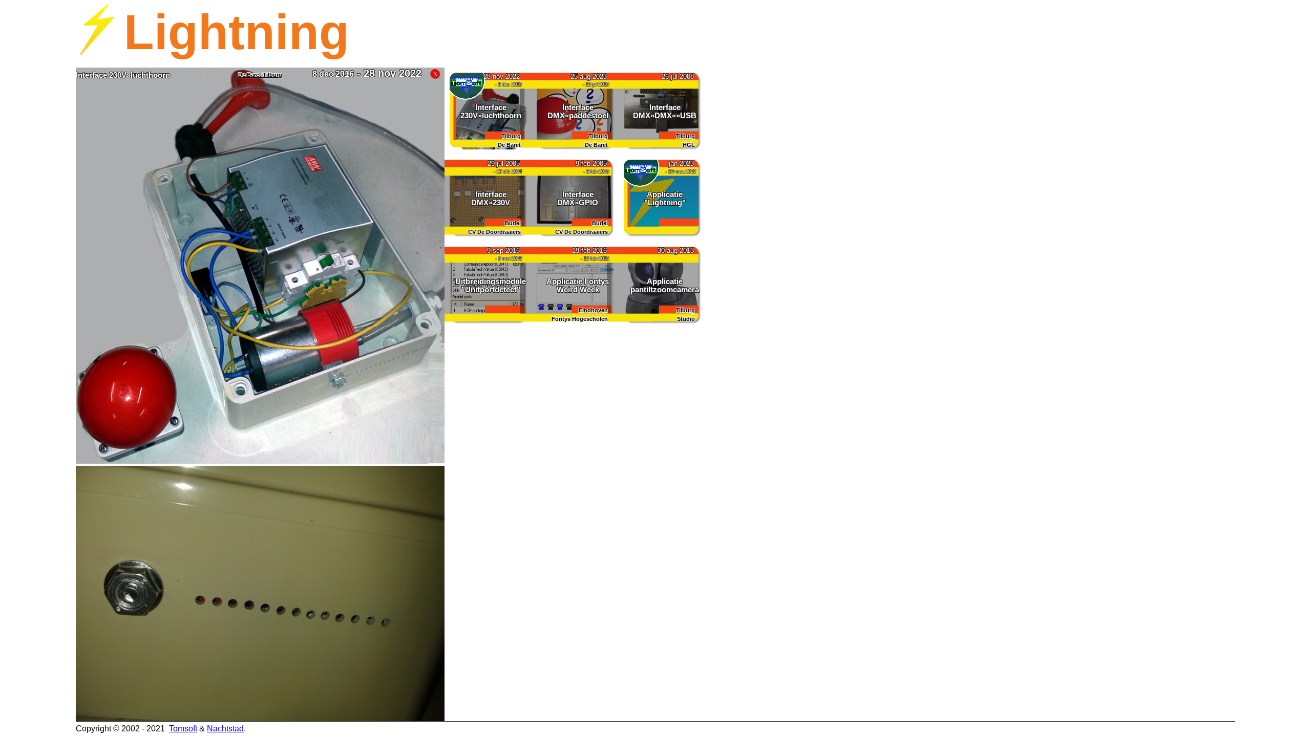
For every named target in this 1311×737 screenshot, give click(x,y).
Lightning (236, 32)
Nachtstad (225, 728)
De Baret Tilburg (260, 75)
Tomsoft (183, 728)
